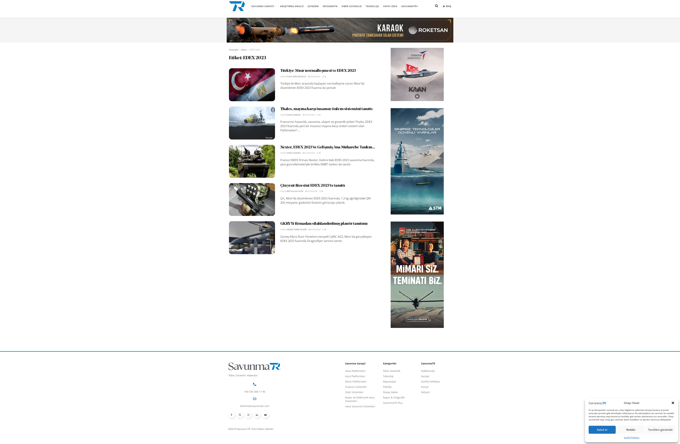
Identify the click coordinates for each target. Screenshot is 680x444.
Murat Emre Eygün (297, 229)
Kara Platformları (355, 376)
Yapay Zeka (390, 6)
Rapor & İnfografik (393, 397)
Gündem (313, 6)
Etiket (243, 49)
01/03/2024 (309, 114)
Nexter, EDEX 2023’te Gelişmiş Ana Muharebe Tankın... (327, 147)
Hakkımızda (428, 371)
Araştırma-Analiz (292, 6)
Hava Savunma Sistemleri (360, 406)
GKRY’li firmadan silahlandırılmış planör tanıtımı (323, 224)
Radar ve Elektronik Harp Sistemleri (360, 399)
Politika (387, 387)
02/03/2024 (315, 76)
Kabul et (602, 429)
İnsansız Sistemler (356, 387)
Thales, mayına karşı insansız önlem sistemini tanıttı (326, 109)
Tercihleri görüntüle (660, 429)
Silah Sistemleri (354, 392)
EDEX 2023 (254, 49)
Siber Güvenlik (352, 6)
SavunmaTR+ (409, 6)
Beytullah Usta (295, 191)
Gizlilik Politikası (631, 437)
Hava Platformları (355, 371)
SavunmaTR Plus (393, 402)
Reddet (630, 429)
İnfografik (330, 6)
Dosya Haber (390, 392)
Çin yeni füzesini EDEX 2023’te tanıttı (312, 186)
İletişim (425, 392)
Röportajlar (389, 381)
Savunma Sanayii (262, 6)
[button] (673, 403)
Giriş (448, 6)
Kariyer (425, 376)
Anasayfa (233, 49)
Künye (425, 387)
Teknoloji (372, 6)
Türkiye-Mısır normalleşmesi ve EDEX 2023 (318, 71)
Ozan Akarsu (294, 114)
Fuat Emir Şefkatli (296, 76)
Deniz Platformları (356, 381)
